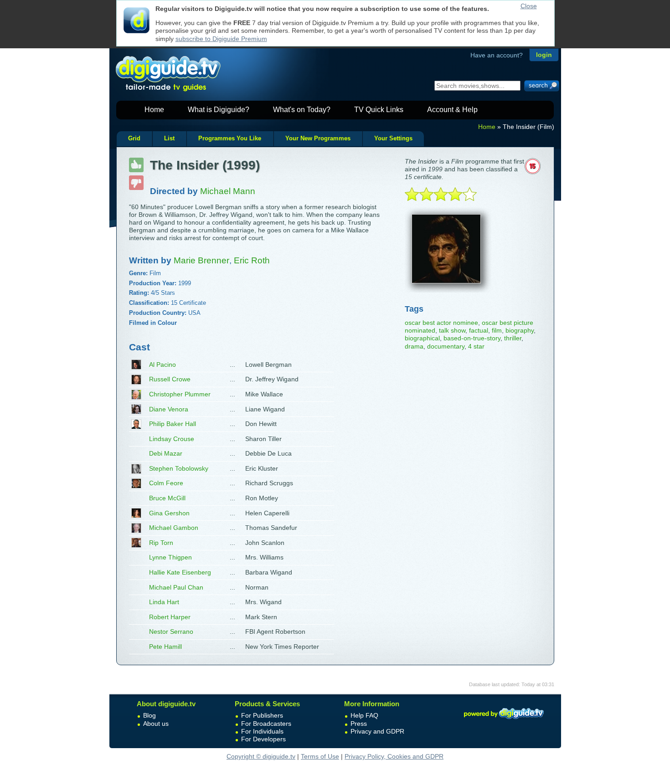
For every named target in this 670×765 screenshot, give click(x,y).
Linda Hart (164, 602)
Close (529, 6)
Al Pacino (162, 364)
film (497, 330)
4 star (476, 346)
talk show (452, 330)
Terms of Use (320, 756)
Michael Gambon (173, 527)
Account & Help (452, 109)
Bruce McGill (167, 498)
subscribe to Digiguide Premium (221, 38)
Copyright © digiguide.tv (261, 756)
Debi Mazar (165, 453)
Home (154, 109)
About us (156, 723)
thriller (512, 338)
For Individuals (262, 731)
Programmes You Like (229, 138)
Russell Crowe (170, 379)
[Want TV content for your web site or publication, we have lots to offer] (503, 720)
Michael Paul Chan (176, 587)
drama (414, 346)
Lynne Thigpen (170, 557)
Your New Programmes (317, 138)
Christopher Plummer (180, 394)
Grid (134, 138)
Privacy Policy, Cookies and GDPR (394, 756)
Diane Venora (168, 409)
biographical (422, 338)
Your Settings (393, 138)
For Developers (263, 739)
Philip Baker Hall (172, 423)
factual (478, 330)
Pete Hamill (165, 646)
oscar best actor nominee (441, 322)
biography (519, 330)
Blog (149, 715)
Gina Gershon (169, 513)
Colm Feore (166, 483)
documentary (445, 346)
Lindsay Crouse (171, 438)
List (169, 138)
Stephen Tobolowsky (178, 468)
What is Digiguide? (218, 109)
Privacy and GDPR (377, 731)
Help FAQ (364, 715)
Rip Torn (161, 542)
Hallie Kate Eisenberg (180, 572)
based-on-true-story (471, 338)
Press (358, 723)
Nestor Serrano (171, 631)
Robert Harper (170, 617)
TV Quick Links (378, 109)
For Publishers (262, 715)
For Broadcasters (266, 723)
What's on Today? (301, 109)
